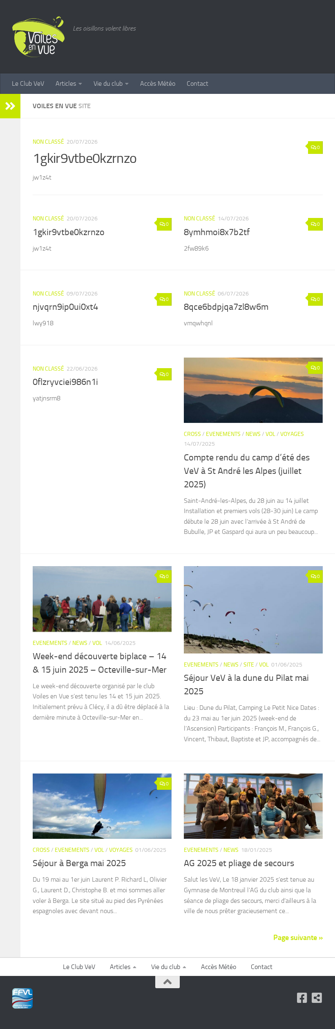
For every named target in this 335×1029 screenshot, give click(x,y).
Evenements (223, 434)
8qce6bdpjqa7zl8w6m (226, 307)
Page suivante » (298, 937)
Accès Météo (157, 83)
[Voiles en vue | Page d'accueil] (38, 36)
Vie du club (108, 83)
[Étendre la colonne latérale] (10, 106)
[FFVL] (317, 998)
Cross (192, 434)
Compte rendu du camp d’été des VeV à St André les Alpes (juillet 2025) (247, 471)
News (253, 434)
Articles (66, 83)
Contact (197, 83)
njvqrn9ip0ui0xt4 (65, 307)
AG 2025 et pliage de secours (239, 863)
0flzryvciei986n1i (65, 382)
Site (248, 664)
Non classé (48, 141)
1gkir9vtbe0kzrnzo (84, 158)
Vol (270, 434)
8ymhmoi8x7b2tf (217, 232)
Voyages (292, 434)
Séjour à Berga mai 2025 (79, 863)
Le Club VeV (28, 83)
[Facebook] (302, 998)
